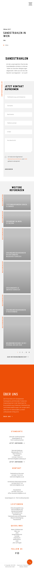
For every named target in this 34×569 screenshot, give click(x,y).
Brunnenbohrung (17, 513)
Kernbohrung (17, 514)
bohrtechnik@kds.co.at (17, 477)
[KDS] (7, 3)
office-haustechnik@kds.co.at (17, 493)
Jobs (17, 533)
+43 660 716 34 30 (17, 475)
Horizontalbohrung (17, 509)
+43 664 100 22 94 (17, 491)
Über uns (17, 531)
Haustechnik (17, 519)
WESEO (26, 566)
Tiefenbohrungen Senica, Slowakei (17, 205)
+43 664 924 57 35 (17, 483)
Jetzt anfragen (17, 542)
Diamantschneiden (17, 511)
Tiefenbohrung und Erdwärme (17, 516)
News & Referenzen (17, 529)
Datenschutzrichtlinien (14, 159)
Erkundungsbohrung (17, 508)
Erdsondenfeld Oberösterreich (13, 289)
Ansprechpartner (17, 534)
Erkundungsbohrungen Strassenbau (16, 311)
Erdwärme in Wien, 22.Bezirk (14, 222)
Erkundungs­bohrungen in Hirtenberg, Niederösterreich (16, 254)
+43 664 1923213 (17, 457)
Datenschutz (17, 539)
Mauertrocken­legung (17, 518)
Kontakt (17, 536)
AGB (25, 159)
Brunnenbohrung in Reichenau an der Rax (16, 344)
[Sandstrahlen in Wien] (29, 562)
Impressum (17, 538)
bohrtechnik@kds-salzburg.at (17, 458)
